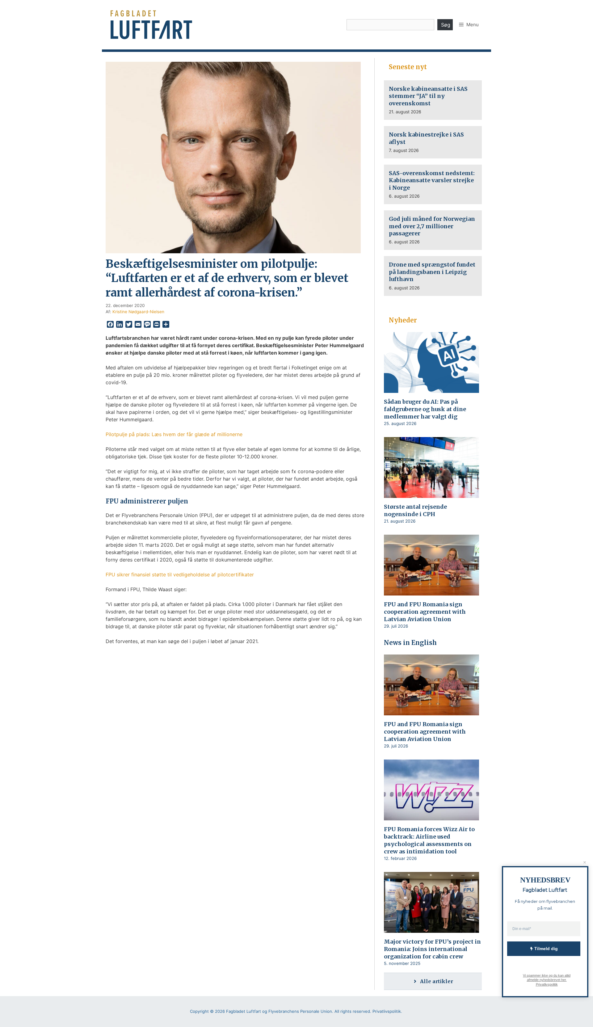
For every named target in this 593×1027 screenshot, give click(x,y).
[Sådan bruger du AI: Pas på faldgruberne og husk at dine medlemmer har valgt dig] (431, 388)
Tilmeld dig (546, 948)
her (563, 980)
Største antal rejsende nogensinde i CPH (415, 510)
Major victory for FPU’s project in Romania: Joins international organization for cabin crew (432, 949)
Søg (445, 25)
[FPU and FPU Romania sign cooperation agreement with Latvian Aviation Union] (431, 591)
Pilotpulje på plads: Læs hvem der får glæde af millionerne (174, 434)
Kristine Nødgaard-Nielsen (138, 311)
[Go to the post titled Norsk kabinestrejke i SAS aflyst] (433, 142)
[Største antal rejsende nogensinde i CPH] (431, 494)
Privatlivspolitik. (387, 1011)
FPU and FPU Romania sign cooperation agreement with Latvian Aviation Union (425, 612)
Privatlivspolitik (546, 984)
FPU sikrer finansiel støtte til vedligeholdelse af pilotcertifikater (180, 574)
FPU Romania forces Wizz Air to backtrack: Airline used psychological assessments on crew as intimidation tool (429, 840)
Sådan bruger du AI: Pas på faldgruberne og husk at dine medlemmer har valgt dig (425, 409)
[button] (469, 25)
